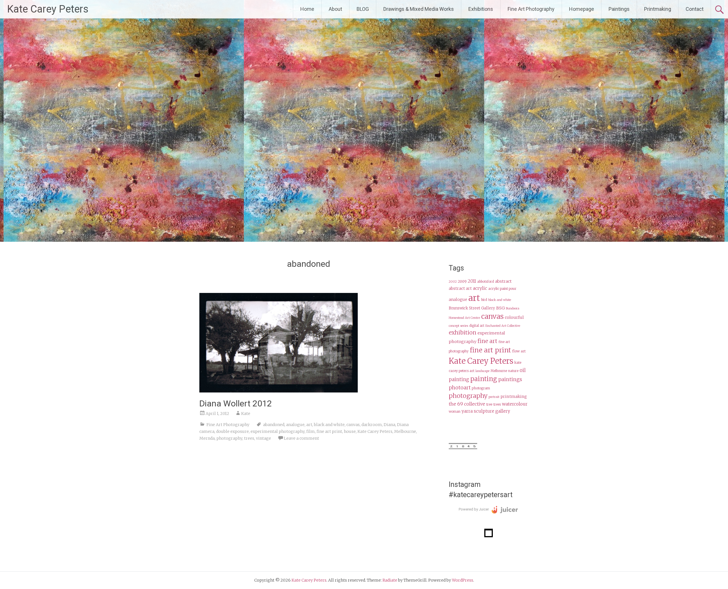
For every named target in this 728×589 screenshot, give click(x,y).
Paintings (619, 9)
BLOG (363, 9)
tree (489, 404)
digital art (476, 326)
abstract (503, 281)
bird (484, 300)
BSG (500, 308)
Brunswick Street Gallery (472, 308)
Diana (389, 424)
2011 (472, 281)
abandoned (273, 424)
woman (454, 412)
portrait (494, 397)
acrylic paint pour (502, 288)
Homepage (581, 9)
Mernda (207, 438)
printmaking (513, 396)
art (309, 424)
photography (229, 438)
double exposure (232, 431)
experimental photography (278, 431)
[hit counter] (463, 447)
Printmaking (657, 9)
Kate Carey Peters (47, 9)
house (350, 431)
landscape (482, 371)
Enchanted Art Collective (502, 326)
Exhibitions (480, 9)
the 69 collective (467, 404)
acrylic (480, 288)
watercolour (515, 404)
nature (513, 371)
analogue (295, 424)
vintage (263, 438)
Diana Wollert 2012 (235, 403)
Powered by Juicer (474, 509)
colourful (514, 317)
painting (483, 379)
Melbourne (405, 431)
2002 (453, 282)
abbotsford (485, 282)
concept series (458, 326)
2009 (462, 281)
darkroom (371, 424)
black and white (329, 424)
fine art (487, 341)
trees (249, 438)
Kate (245, 413)
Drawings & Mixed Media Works (418, 9)
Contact (695, 9)
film (310, 431)
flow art (519, 351)
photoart (460, 388)
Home (307, 9)
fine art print (329, 431)
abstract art (460, 288)
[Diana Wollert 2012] (278, 391)
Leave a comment (301, 438)
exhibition (462, 332)
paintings (510, 379)
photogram (481, 388)
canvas (353, 424)
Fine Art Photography (531, 9)
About (335, 9)
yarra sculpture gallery (486, 411)
